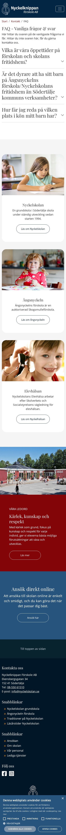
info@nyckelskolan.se (25, 691)
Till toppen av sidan (33, 649)
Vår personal (15, 750)
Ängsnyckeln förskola (20, 713)
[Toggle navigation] (60, 9)
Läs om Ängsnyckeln (33, 319)
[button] (33, 823)
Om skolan (14, 745)
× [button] (62, 798)
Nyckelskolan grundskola (23, 709)
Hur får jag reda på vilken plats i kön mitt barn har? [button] (29, 112)
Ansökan (12, 741)
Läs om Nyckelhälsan (33, 419)
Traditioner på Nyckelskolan (25, 718)
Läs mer (25, 555)
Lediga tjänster (16, 755)
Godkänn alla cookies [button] (20, 829)
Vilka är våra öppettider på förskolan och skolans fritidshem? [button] (31, 56)
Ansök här (33, 617)
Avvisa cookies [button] (50, 829)
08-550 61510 (15, 687)
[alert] (33, 815)
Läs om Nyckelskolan (33, 229)
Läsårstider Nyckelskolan (23, 723)
